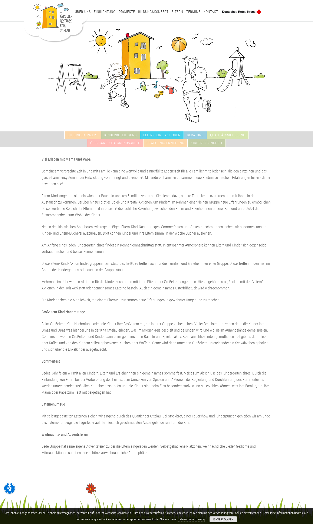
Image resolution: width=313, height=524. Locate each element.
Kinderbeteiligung (120, 135)
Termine (193, 11)
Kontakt (211, 11)
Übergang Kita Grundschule (115, 143)
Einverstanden (223, 519)
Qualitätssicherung (228, 135)
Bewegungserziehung (165, 143)
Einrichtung (105, 11)
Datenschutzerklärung (191, 519)
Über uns (83, 11)
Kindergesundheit (207, 143)
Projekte (127, 11)
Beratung (195, 135)
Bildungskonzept (153, 11)
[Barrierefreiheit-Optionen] (9, 488)
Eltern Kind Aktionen (162, 135)
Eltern (177, 11)
